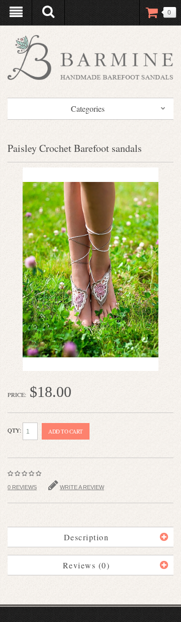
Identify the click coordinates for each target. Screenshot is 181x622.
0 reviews (22, 487)
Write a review (82, 487)
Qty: (15, 430)
